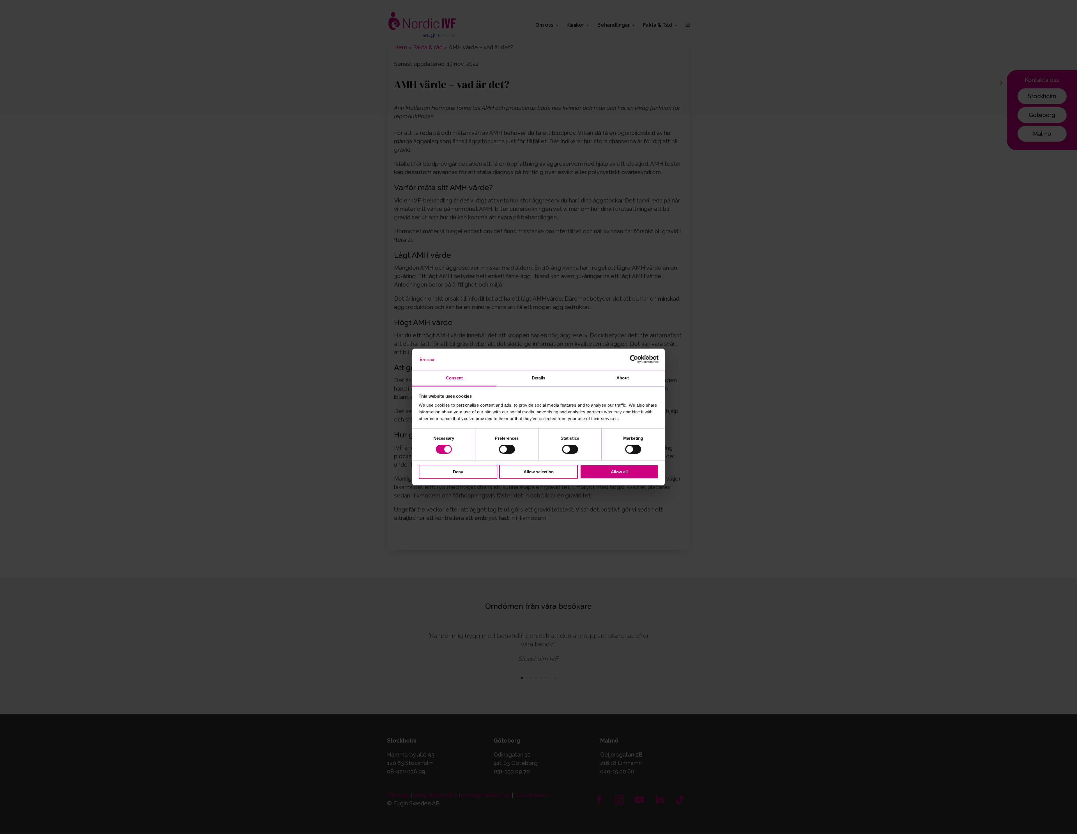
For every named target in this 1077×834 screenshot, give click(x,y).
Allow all (619, 471)
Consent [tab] (454, 377)
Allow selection (539, 471)
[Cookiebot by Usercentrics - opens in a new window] (634, 359)
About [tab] (622, 377)
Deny (458, 471)
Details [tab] (539, 377)
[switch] (507, 449)
